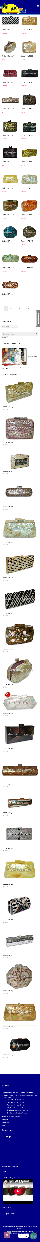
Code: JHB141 (7, 955)
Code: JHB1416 (8, 578)
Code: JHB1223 (8, 991)
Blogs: (4, 1125)
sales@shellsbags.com (22, 1110)
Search (4, 337)
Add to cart (13, 21)
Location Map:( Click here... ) (11, 1166)
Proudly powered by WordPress (17, 1231)
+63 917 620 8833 (16, 1116)
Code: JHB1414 (8, 919)
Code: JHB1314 (8, 506)
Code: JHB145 (7, 613)
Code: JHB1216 (8, 884)
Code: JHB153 (7, 813)
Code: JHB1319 (8, 407)
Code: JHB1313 (8, 848)
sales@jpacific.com (21, 1113)
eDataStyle (26, 1234)
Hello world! (11, 1213)
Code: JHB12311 (8, 442)
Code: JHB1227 (8, 684)
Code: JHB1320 (8, 748)
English (6, 326)
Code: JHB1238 (8, 784)
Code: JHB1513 (8, 1055)
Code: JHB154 (7, 471)
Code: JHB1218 (8, 1026)
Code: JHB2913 (8, 713)
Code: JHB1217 (8, 542)
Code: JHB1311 (8, 649)
